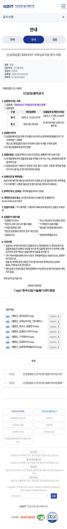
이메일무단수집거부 (17, 418)
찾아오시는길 (49, 431)
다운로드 (53, 316)
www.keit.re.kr (9, 201)
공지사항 (8, 17)
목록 (33, 361)
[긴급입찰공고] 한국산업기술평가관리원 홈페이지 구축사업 (44, 382)
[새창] (41, 517)
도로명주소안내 (18, 431)
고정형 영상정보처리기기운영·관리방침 (17, 440)
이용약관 (49, 418)
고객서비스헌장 (18, 424)
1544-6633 (27, 517)
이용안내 (49, 424)
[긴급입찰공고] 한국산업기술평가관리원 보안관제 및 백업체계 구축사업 (44, 374)
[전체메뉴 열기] (63, 6)
